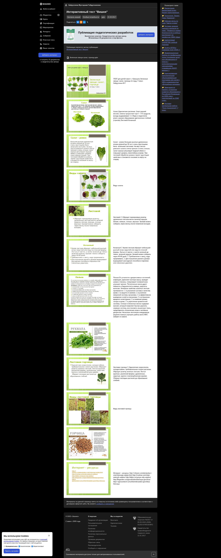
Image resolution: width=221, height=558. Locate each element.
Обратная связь (94, 542)
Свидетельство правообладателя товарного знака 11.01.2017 (144, 531)
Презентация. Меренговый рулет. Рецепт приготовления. (170, 10)
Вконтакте (114, 520)
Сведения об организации (98, 520)
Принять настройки (11, 551)
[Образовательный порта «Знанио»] (44, 5)
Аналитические (25, 546)
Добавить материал (49, 55)
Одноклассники (116, 523)
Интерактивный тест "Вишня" (77, 49)
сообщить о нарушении (105, 504)
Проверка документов (96, 539)
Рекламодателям (94, 545)
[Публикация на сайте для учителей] (71, 35)
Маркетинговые (38, 546)
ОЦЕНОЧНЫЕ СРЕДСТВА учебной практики (169, 42)
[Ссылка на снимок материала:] (89, 81)
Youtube (113, 526)
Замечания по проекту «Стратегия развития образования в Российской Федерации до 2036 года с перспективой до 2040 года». (171, 94)
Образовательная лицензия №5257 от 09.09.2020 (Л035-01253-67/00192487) (145, 521)
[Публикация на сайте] (59, 15)
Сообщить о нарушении (97, 548)
